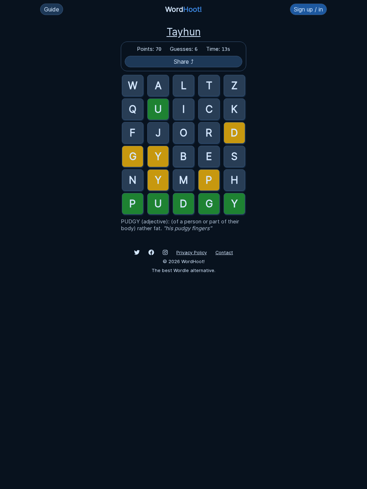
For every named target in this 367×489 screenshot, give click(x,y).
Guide (51, 9)
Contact (224, 252)
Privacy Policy (191, 252)
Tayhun (184, 32)
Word (183, 9)
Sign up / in (308, 9)
